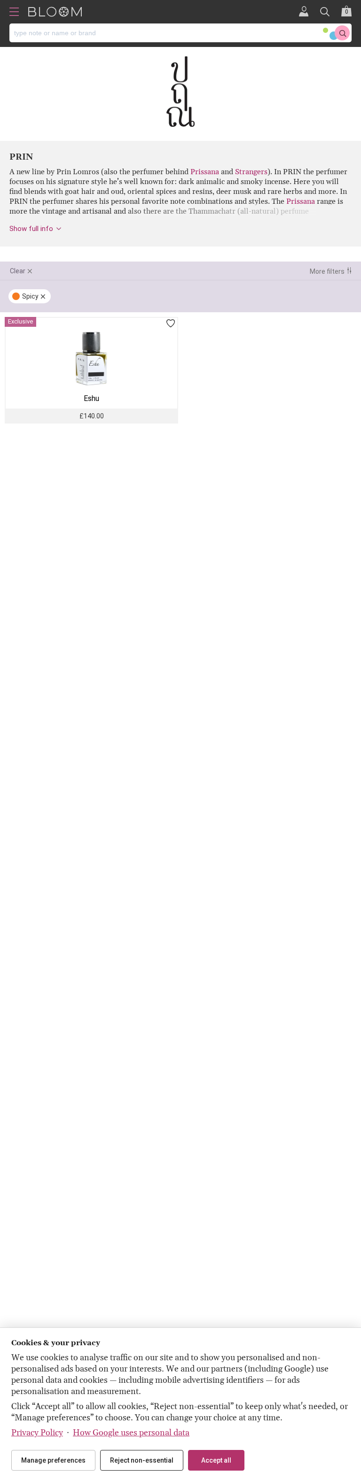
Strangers (251, 172)
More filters (327, 271)
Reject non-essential (141, 1460)
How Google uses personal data (131, 1432)
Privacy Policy (37, 1432)
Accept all (216, 1460)
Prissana (204, 172)
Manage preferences (53, 1460)
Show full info (31, 228)
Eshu (91, 398)
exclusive (20, 321)
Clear (17, 271)
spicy (30, 296)
